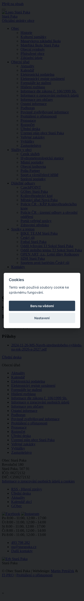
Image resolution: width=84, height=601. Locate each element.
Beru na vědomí (42, 306)
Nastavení (42, 318)
